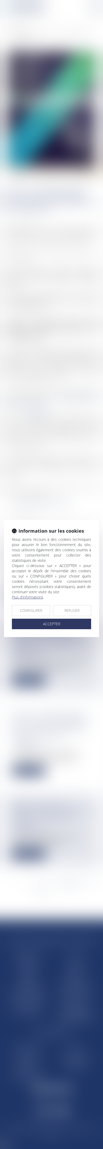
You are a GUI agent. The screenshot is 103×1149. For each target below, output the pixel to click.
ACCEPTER (51, 623)
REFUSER (71, 610)
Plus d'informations (27, 597)
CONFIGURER (31, 610)
